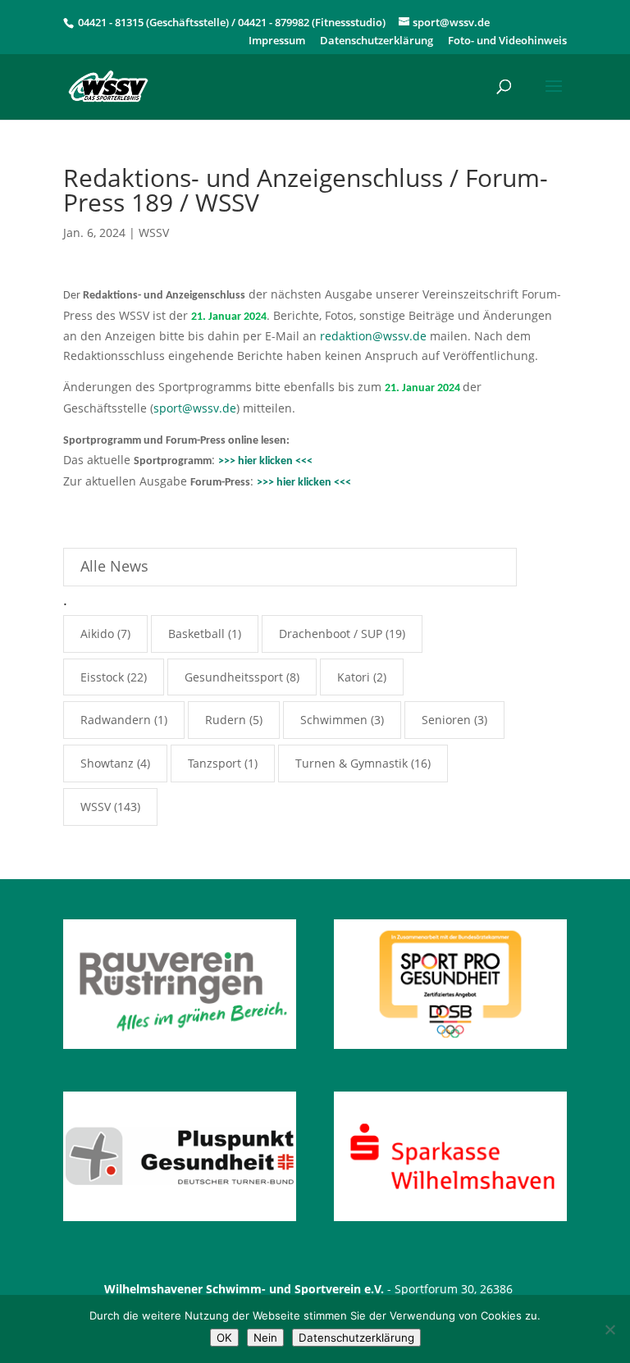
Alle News (114, 566)
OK (224, 1337)
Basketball (196, 633)
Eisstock (102, 677)
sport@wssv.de (194, 408)
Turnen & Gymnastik (351, 763)
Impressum (277, 41)
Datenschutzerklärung (376, 41)
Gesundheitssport (234, 677)
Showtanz (107, 763)
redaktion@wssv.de (373, 336)
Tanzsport (214, 763)
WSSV (154, 232)
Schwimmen (334, 719)
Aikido (97, 633)
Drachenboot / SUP (330, 633)
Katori (353, 677)
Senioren (446, 719)
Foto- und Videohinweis (507, 41)
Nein (265, 1337)
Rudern (225, 719)
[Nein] (609, 1329)
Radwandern (115, 719)
